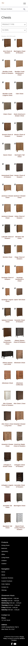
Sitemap (4, 590)
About (3, 575)
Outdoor (3, 563)
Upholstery (4, 551)
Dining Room (5, 545)
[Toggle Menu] (24, 3)
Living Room (5, 557)
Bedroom (4, 548)
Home (3, 572)
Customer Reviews (7, 578)
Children (4, 560)
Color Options (5, 584)
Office (3, 554)
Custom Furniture (6, 581)
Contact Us (4, 587)
